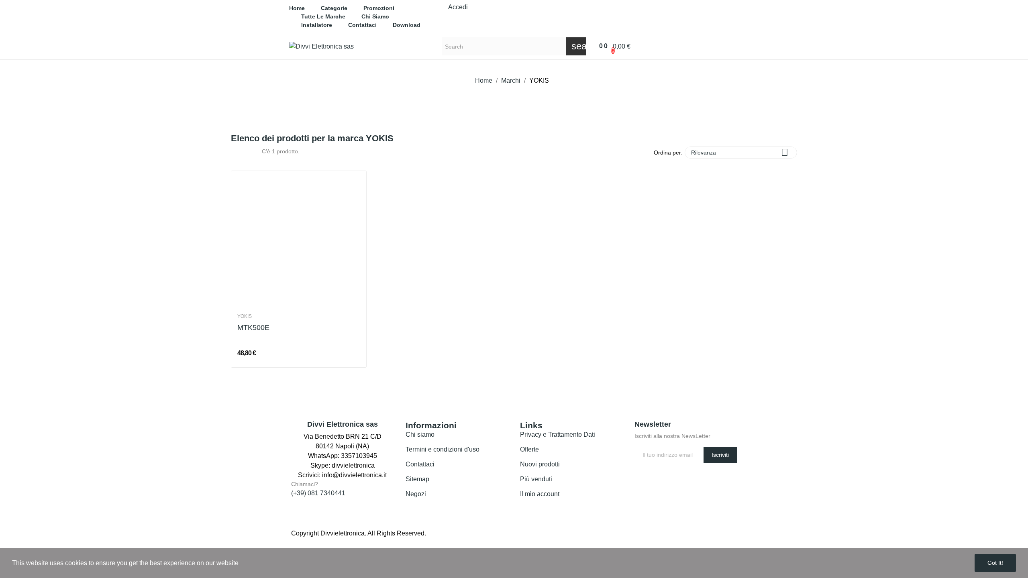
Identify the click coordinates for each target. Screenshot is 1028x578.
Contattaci (420, 464)
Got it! (995, 563)
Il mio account (539, 493)
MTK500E (253, 328)
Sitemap (417, 479)
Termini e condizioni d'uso (442, 449)
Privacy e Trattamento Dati (557, 434)
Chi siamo (420, 434)
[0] (596, 46)
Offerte (529, 449)
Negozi (416, 493)
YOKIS (244, 316)
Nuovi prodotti (540, 464)
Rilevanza (739, 152)
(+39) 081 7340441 (318, 493)
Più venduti (536, 479)
